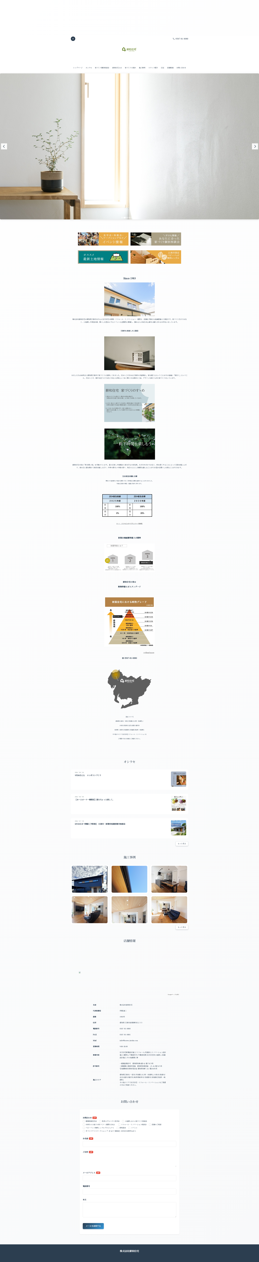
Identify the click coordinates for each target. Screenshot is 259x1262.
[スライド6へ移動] (134, 217)
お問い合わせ (181, 68)
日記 (162, 68)
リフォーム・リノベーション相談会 (133, 1124)
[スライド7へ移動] (137, 217)
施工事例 (142, 68)
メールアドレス (91, 1173)
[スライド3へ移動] (127, 217)
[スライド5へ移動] (132, 217)
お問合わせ (89, 1118)
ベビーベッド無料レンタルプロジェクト (100, 1128)
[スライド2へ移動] (125, 217)
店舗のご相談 (156, 1124)
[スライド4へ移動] (129, 217)
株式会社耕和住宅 (129, 1251)
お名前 (87, 1139)
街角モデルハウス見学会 (110, 1121)
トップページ (78, 68)
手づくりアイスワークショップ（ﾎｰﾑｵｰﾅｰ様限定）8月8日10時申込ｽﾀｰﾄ (111, 1131)
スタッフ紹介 (153, 68)
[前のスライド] (4, 146)
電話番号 (86, 1186)
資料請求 (122, 1128)
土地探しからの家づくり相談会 (136, 1121)
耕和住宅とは (117, 68)
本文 (84, 1200)
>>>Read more (148, 653)
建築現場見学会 (91, 1121)
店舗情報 (170, 68)
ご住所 (87, 1152)
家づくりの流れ (130, 68)
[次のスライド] (255, 146)
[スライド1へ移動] (122, 217)
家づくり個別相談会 (102, 68)
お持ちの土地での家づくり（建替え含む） (101, 1124)
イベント (134, 1128)
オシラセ (89, 68)
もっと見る (182, 844)
